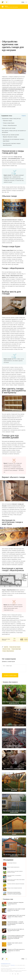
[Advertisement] (14, 24)
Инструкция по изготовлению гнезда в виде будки (13, 140)
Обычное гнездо (7, 120)
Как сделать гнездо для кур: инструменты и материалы (14, 131)
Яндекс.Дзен (13, 965)
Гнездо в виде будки (8, 123)
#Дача (11, 7)
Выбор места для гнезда (8, 128)
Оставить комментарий (10, 675)
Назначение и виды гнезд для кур (11, 118)
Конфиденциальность (5, 963)
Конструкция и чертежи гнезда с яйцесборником (12, 144)
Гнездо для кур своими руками (10, 134)
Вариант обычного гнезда (10, 137)
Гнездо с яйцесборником (10, 125)
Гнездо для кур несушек (14, 646)
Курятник (6, 646)
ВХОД (23, 2)
